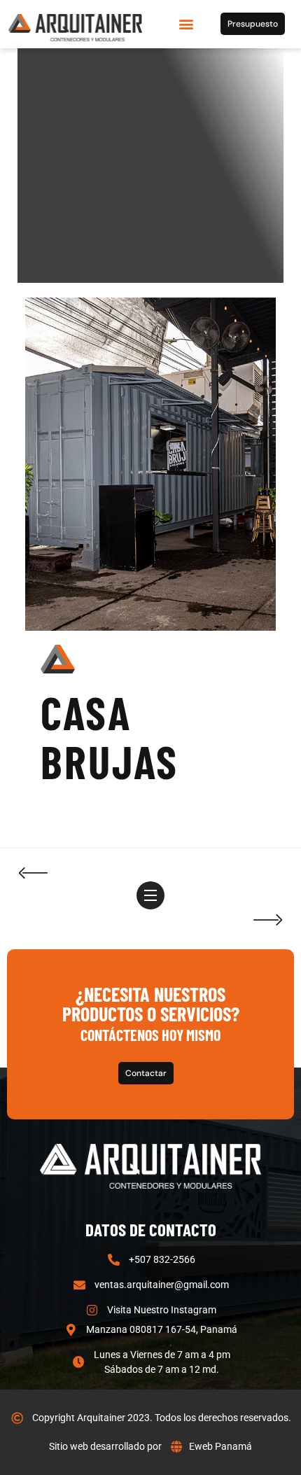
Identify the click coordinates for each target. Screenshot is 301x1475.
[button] (185, 24)
